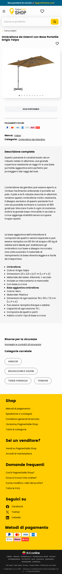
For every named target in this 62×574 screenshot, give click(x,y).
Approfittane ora (44, 2)
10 (43, 96)
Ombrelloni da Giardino (31, 139)
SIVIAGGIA (40, 559)
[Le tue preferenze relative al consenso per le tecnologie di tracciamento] (57, 569)
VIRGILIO (16, 556)
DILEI (33, 559)
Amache (13, 361)
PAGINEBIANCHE (14, 559)
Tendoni (43, 380)
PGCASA (52, 556)
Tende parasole (18, 380)
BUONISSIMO (26, 562)
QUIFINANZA (49, 559)
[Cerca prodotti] (55, 22)
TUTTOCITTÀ (25, 559)
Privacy (25, 565)
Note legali (18, 565)
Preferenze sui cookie (48, 565)
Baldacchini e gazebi (21, 371)
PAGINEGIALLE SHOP (40, 556)
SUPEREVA (36, 562)
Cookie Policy (34, 565)
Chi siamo (9, 565)
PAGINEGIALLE (26, 556)
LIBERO (9, 556)
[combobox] (31, 21)
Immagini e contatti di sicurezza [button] (23, 344)
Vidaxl (17, 135)
